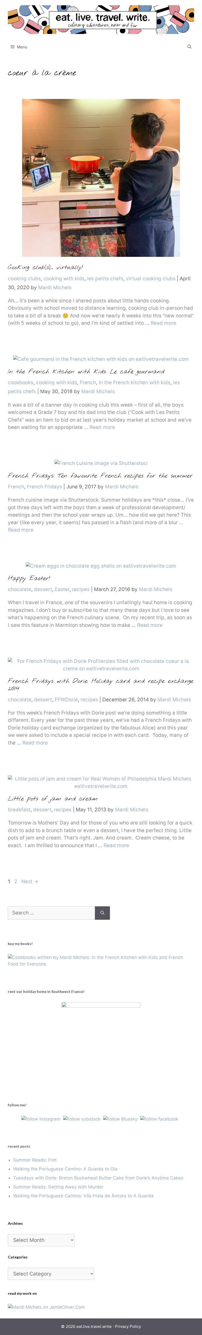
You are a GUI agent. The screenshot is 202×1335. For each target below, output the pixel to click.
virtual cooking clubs (150, 279)
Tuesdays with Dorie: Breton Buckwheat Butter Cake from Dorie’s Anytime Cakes (98, 1178)
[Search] (102, 913)
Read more (163, 323)
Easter (62, 589)
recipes (81, 589)
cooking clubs (24, 279)
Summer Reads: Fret (35, 1160)
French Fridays (44, 487)
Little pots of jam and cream (53, 799)
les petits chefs (105, 279)
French (88, 382)
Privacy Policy (128, 1326)
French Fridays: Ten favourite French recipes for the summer (100, 476)
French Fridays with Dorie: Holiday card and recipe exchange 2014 (100, 685)
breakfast (19, 810)
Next (29, 881)
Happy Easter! (29, 578)
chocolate (19, 589)
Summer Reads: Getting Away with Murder (58, 1186)
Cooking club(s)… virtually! (45, 267)
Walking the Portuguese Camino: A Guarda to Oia (65, 1169)
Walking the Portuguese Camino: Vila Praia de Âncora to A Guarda (83, 1195)
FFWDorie (66, 700)
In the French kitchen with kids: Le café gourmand (86, 372)
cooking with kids (63, 279)
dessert (43, 589)
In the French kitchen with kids (134, 382)
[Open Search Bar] (189, 47)
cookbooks (20, 382)
